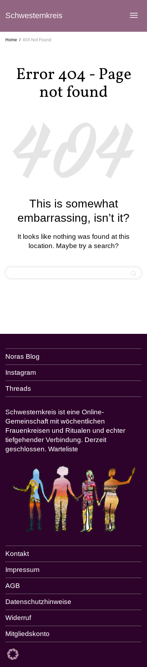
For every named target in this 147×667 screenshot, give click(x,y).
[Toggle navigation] (134, 15)
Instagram (20, 372)
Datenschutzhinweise (38, 601)
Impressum (22, 569)
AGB (12, 585)
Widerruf (18, 617)
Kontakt (17, 553)
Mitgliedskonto (27, 633)
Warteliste (63, 449)
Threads (18, 388)
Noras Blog (22, 356)
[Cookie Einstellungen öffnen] (13, 657)
